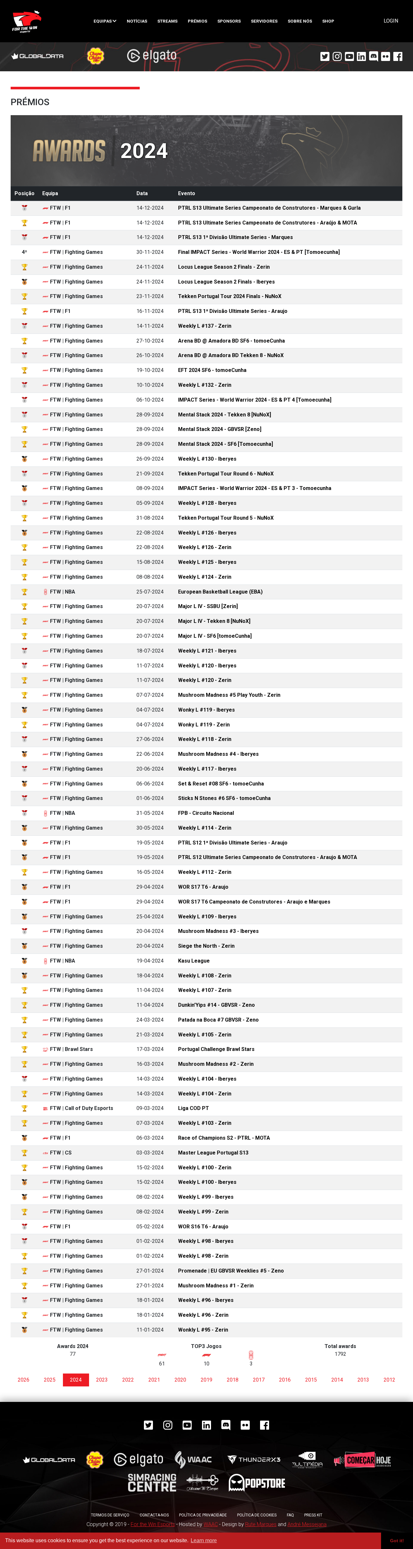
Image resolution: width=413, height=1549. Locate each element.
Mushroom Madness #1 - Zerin (216, 1286)
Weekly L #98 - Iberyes (206, 1241)
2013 (363, 1380)
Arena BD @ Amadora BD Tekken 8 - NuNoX (231, 355)
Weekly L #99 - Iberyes (206, 1197)
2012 (389, 1380)
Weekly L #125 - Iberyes (207, 562)
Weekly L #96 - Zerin (203, 1315)
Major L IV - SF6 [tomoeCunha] (215, 636)
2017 (259, 1380)
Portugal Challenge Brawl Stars (216, 1049)
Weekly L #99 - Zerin (203, 1212)
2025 (49, 1380)
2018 (232, 1380)
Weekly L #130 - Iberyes (207, 459)
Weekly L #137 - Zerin (204, 326)
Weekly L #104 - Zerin (204, 1094)
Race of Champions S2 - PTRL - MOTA (224, 1138)
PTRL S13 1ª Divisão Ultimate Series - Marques (235, 237)
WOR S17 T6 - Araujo (203, 887)
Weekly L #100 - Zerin (204, 1167)
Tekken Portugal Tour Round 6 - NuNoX (226, 474)
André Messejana (307, 1524)
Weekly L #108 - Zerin (204, 976)
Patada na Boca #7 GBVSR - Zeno (218, 1020)
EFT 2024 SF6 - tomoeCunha (212, 370)
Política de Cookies (257, 1515)
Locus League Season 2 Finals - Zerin (224, 267)
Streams (167, 21)
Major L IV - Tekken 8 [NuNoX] (214, 621)
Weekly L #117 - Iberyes (207, 769)
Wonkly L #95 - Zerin (203, 1330)
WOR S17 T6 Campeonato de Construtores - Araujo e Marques (254, 902)
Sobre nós (300, 21)
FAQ (290, 1515)
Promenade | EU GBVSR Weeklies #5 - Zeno (231, 1271)
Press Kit (313, 1515)
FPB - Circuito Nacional (206, 813)
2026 (23, 1380)
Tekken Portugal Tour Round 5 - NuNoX (226, 518)
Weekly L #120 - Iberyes (207, 666)
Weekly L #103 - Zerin (204, 1123)
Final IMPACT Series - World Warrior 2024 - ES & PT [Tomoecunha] (259, 252)
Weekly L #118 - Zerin (204, 739)
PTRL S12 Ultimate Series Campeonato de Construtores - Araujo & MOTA (267, 857)
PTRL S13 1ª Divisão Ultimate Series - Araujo (232, 311)
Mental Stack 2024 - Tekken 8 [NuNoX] (224, 415)
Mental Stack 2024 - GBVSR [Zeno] (219, 429)
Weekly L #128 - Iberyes (207, 503)
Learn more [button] (204, 1540)
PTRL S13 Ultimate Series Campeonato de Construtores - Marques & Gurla (269, 208)
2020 (180, 1380)
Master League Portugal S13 (213, 1153)
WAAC (211, 1524)
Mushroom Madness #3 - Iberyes (218, 931)
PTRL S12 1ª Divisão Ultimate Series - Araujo (232, 843)
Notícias (137, 21)
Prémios (197, 21)
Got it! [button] (397, 1540)
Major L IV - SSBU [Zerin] (208, 606)
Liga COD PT (193, 1108)
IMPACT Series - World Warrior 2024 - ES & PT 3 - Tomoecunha (254, 488)
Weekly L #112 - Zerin (204, 872)
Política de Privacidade (203, 1515)
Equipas (103, 21)
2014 (337, 1380)
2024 (76, 1380)
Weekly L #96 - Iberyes (206, 1300)
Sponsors (229, 21)
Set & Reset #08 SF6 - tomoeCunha (221, 784)
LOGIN (391, 21)
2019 (206, 1380)
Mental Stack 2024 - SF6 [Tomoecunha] (225, 444)
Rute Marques (261, 1524)
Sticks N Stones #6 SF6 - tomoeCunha (224, 798)
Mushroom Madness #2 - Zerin (216, 1064)
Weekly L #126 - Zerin (204, 547)
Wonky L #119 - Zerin (204, 725)
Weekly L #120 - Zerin (204, 680)
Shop (328, 21)
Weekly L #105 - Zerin (204, 1035)
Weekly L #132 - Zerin (204, 385)
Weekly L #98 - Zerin (203, 1256)
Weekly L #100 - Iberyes (207, 1182)
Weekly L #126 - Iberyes (207, 533)
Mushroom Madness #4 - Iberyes (218, 754)
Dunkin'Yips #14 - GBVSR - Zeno (216, 1005)
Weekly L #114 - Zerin (204, 828)
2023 (102, 1380)
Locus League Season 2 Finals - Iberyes (226, 282)
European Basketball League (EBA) (220, 592)
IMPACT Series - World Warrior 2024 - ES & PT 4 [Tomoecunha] (254, 400)
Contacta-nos (154, 1515)
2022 (128, 1380)
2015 (311, 1380)
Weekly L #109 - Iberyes (207, 917)
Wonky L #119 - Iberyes (206, 710)
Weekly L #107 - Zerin (204, 990)
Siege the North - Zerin (206, 946)
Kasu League (194, 961)
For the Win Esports (153, 1524)
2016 (285, 1380)
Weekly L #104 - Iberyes (207, 1079)
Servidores (264, 21)
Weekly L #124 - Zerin (204, 577)
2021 (154, 1380)
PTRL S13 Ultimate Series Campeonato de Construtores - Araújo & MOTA (267, 223)
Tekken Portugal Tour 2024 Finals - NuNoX (229, 296)
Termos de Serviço (110, 1515)
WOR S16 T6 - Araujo (203, 1227)
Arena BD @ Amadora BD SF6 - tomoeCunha (231, 341)
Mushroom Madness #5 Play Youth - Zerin (229, 695)
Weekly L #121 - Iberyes (207, 651)
